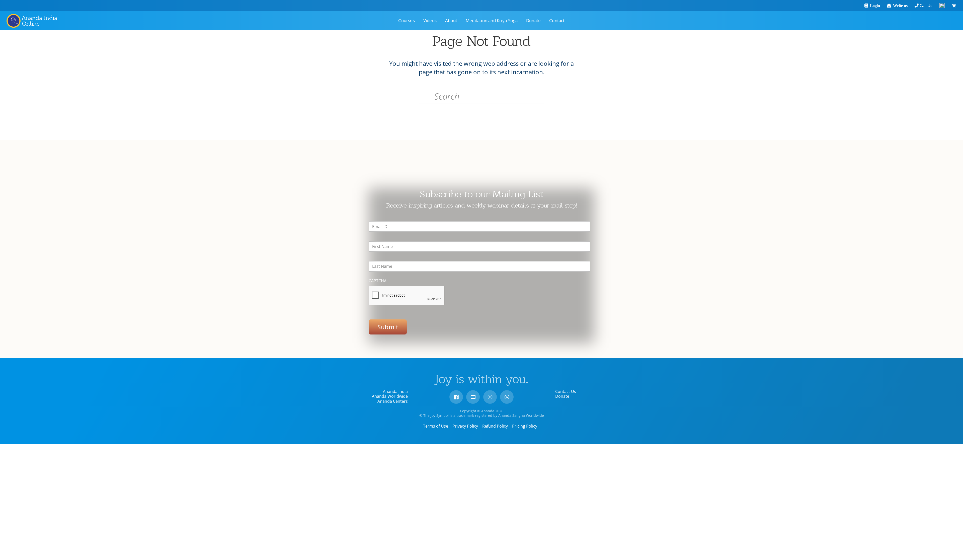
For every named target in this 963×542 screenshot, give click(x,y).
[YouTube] (473, 397)
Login (874, 6)
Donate (562, 396)
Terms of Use (435, 426)
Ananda (13, 20)
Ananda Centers (392, 401)
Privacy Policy (465, 426)
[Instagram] (490, 397)
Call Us (925, 5)
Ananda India (395, 391)
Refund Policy (495, 426)
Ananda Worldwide (390, 396)
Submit (387, 327)
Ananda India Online (39, 20)
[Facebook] (456, 397)
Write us (899, 6)
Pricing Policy (524, 426)
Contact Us (565, 391)
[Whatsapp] (507, 397)
